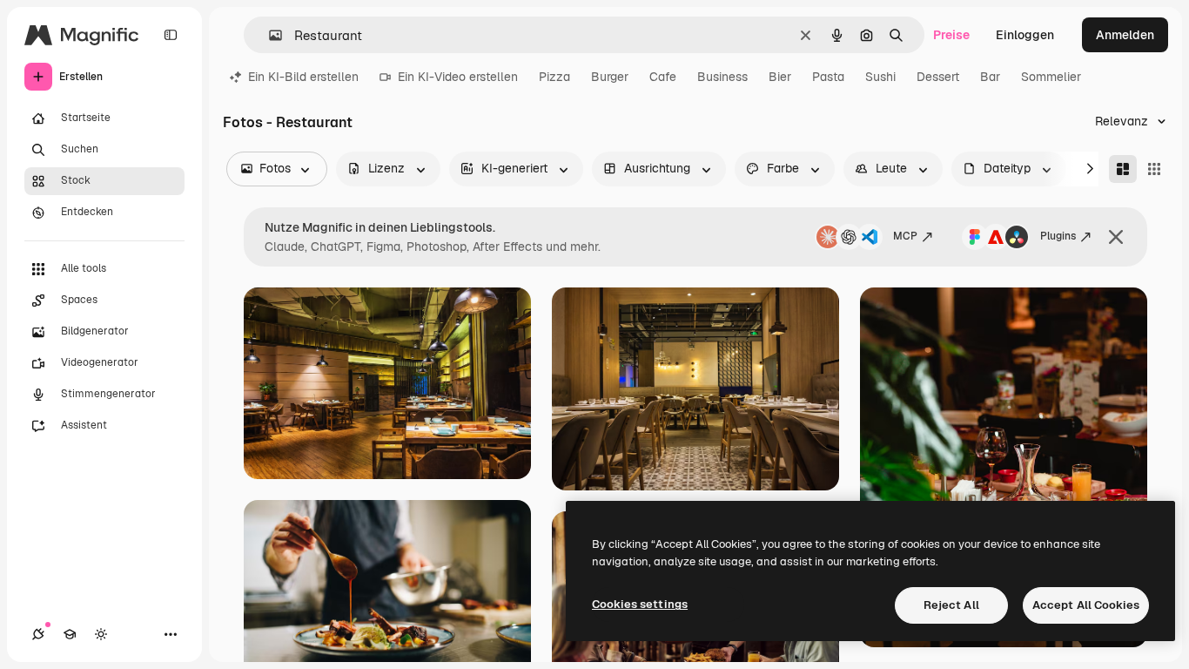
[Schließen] (1115, 236)
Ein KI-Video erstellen (458, 76)
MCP (905, 236)
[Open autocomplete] (268, 35)
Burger (609, 76)
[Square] (1154, 169)
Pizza (554, 76)
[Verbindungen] (38, 634)
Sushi (880, 76)
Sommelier (1051, 76)
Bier (780, 76)
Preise (951, 35)
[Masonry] (1123, 169)
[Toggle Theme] (101, 634)
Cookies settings (640, 604)
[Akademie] (70, 634)
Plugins (1058, 236)
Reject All (951, 605)
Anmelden (1125, 35)
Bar (990, 76)
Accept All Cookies (1085, 605)
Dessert (938, 76)
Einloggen (1025, 35)
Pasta (828, 76)
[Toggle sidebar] (171, 35)
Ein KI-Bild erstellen (303, 76)
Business (722, 76)
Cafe (662, 76)
